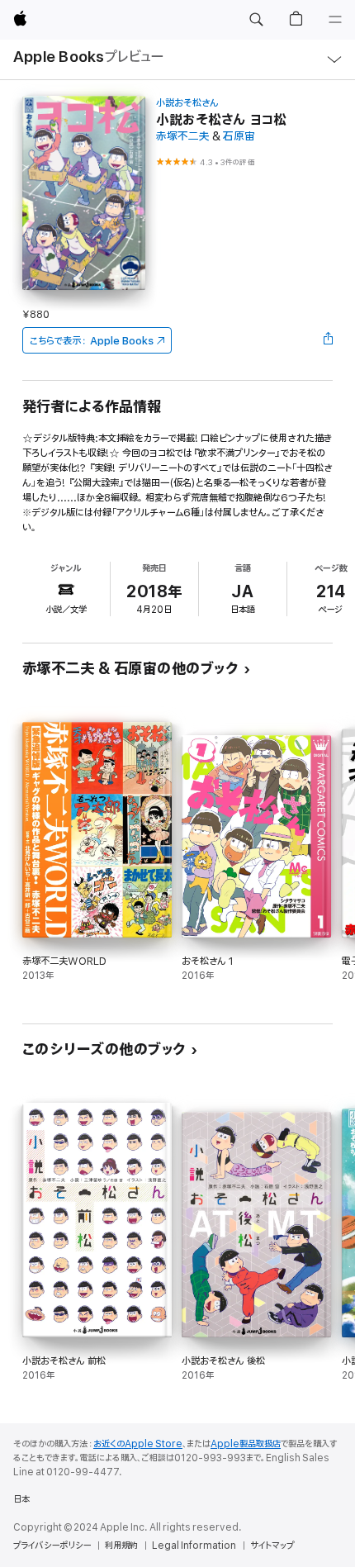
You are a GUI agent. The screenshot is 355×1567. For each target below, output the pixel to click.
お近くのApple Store (137, 1444)
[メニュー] (335, 20)
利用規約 (121, 1545)
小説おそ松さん (187, 103)
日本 (21, 1499)
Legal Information (194, 1545)
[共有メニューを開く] (327, 340)
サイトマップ (272, 1545)
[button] (256, 20)
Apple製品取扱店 (246, 1444)
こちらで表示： (92, 341)
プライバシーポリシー (52, 1545)
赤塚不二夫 (183, 137)
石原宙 (239, 137)
